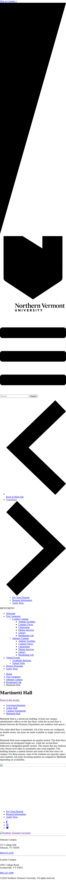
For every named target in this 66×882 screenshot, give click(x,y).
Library (22, 632)
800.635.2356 (7, 853)
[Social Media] (6, 822)
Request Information (22, 600)
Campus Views (25, 624)
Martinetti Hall (13, 713)
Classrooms (24, 627)
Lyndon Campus (20, 619)
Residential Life (26, 635)
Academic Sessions (21, 660)
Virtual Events (13, 657)
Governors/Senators (15, 705)
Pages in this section (9, 700)
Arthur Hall (11, 708)
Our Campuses (13, 616)
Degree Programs (14, 666)
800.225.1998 (7, 873)
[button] (7, 608)
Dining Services (26, 630)
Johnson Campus (20, 638)
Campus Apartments (16, 711)
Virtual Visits (18, 663)
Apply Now (18, 603)
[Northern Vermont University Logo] (33, 277)
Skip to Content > (8, 1)
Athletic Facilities (26, 621)
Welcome (10, 613)
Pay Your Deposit (20, 597)
